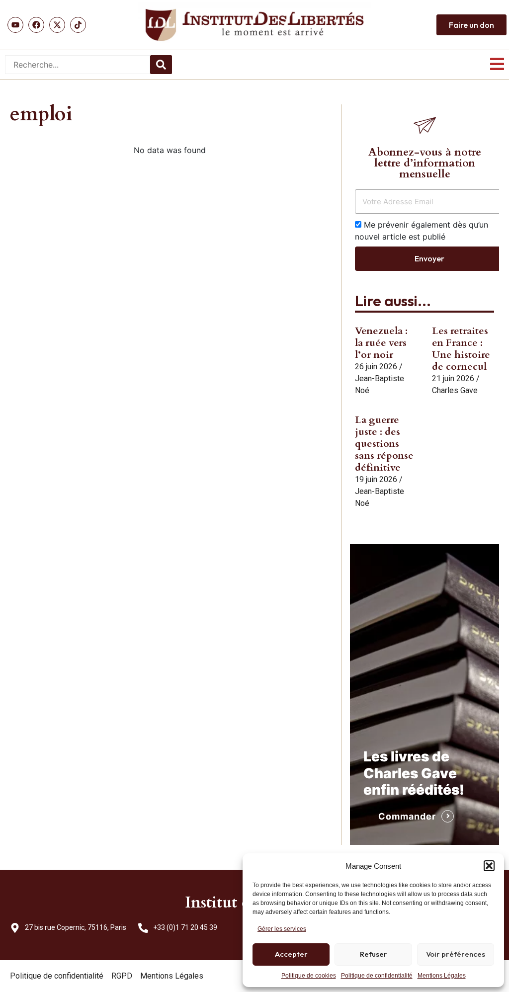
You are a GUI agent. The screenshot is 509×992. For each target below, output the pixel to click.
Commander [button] (407, 816)
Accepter (291, 954)
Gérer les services (281, 928)
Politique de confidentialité (377, 975)
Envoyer (429, 258)
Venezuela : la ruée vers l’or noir (381, 342)
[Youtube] (15, 25)
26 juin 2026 (376, 366)
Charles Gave (455, 390)
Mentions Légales (442, 975)
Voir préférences (455, 954)
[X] (57, 25)
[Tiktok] (78, 25)
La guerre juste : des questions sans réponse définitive (384, 443)
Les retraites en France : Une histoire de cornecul (461, 348)
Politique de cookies (308, 975)
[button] (489, 866)
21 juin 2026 (453, 378)
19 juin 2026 (376, 479)
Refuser (373, 954)
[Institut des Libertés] (254, 24)
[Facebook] (36, 25)
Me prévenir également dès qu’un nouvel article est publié (421, 231)
